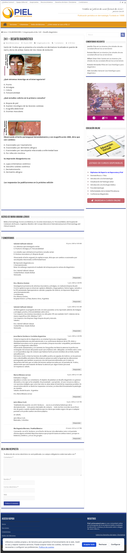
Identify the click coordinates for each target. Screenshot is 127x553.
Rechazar (103, 544)
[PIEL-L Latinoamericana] (17, 12)
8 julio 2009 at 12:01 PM (74, 402)
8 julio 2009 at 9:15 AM (74, 375)
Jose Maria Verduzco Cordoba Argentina (30, 336)
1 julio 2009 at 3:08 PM (74, 283)
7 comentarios (59, 43)
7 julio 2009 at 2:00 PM (74, 336)
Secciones (13, 24)
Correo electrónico (11, 487)
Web (5, 495)
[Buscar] (123, 35)
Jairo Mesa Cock (20, 402)
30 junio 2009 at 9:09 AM (74, 243)
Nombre (7, 479)
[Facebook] (120, 2)
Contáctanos (83, 2)
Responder (76, 278)
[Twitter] (123, 2)
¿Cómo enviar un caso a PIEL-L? (59, 24)
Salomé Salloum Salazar (23, 244)
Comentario (8, 457)
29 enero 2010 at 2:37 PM (74, 428)
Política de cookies (46, 547)
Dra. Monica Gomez (21, 283)
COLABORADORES (14, 32)
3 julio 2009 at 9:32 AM (74, 307)
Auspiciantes (34, 2)
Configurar (115, 544)
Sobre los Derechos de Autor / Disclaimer (110, 535)
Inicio (5, 24)
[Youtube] (125, 2)
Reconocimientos (47, 2)
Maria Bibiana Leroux (12, 43)
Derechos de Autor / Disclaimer (65, 2)
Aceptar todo (89, 544)
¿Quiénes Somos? (8, 2)
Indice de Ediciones (38, 24)
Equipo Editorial (21, 2)
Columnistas (24, 24)
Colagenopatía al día (30, 32)
